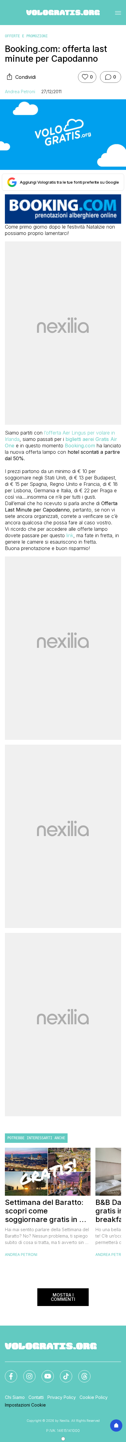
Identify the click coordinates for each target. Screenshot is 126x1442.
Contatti (36, 1397)
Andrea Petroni (20, 91)
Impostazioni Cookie (25, 1404)
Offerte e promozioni (26, 36)
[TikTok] (62, 1372)
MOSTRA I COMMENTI (63, 1297)
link (69, 535)
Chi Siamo (15, 1397)
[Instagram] (25, 1372)
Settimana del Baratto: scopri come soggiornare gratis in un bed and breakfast (46, 1211)
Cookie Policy (94, 1397)
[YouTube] (44, 1372)
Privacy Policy (61, 1397)
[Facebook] (7, 1372)
